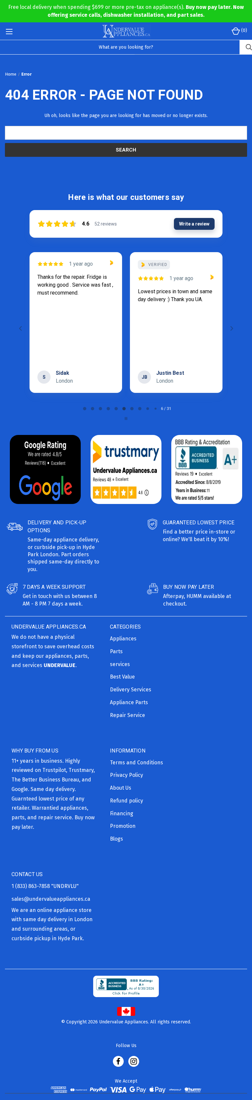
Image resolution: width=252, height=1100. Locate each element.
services (120, 664)
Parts (116, 651)
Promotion (123, 826)
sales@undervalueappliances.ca (50, 899)
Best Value (122, 677)
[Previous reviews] (20, 328)
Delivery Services (130, 689)
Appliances (123, 638)
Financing (121, 813)
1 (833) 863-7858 (31, 886)
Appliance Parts (129, 702)
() (243, 30)
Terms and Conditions (136, 762)
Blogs (116, 839)
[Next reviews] (231, 328)
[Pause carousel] (126, 418)
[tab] (85, 409)
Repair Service (127, 715)
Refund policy (126, 801)
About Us (120, 788)
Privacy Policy (126, 775)
